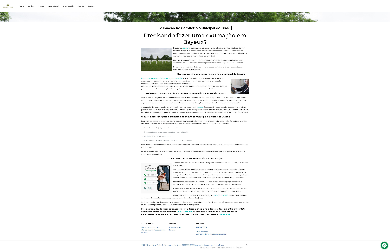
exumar (185, 48)
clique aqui (224, 214)
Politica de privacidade (226, 248)
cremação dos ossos (220, 195)
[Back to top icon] (246, 245)
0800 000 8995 (184, 211)
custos (200, 107)
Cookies (239, 248)
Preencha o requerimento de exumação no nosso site (162, 78)
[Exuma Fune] (8, 6)
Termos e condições (207, 248)
